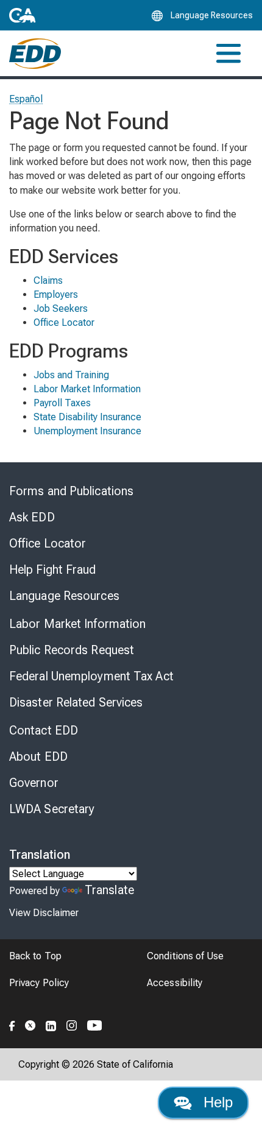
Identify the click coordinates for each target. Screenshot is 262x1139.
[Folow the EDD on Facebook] (12, 1023)
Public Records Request (71, 650)
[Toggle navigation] (228, 53)
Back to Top (35, 956)
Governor (33, 782)
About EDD (38, 756)
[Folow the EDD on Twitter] (30, 1023)
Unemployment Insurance (87, 431)
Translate (109, 890)
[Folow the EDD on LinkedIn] (51, 1023)
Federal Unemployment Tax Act (91, 676)
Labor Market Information (87, 389)
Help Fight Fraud (52, 569)
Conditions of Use (185, 956)
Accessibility (174, 983)
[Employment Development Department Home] (35, 53)
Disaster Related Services (76, 702)
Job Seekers (61, 308)
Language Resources (64, 595)
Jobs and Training (71, 375)
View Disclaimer (44, 913)
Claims (48, 280)
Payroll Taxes (62, 403)
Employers (56, 294)
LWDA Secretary (51, 809)
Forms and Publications (71, 491)
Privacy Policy (39, 983)
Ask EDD (32, 517)
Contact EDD (43, 730)
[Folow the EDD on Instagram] (71, 1023)
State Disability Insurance (87, 417)
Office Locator (64, 322)
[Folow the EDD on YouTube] (94, 1023)
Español (26, 99)
